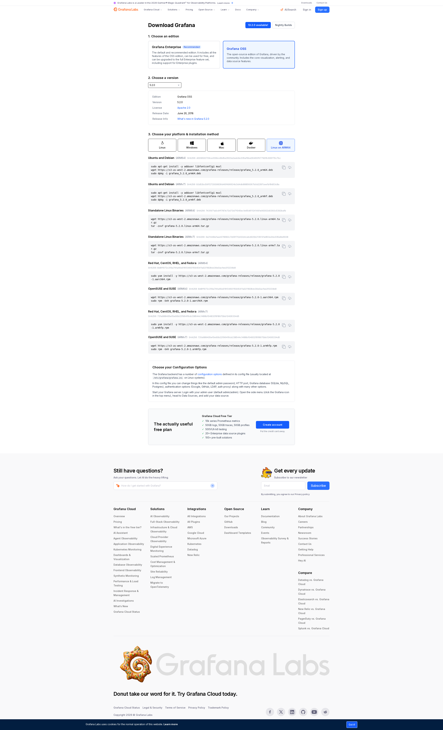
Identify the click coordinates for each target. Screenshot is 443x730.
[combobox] (164, 85)
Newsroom (304, 532)
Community (268, 527)
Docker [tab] (251, 147)
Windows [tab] (191, 147)
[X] (281, 712)
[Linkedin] (292, 712)
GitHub (228, 521)
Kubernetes (194, 543)
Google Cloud (195, 532)
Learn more (171, 724)
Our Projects (231, 516)
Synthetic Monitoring (126, 575)
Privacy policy (302, 494)
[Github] (303, 712)
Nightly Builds (283, 25)
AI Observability (159, 516)
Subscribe (318, 485)
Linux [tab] (162, 147)
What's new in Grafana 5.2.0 (193, 118)
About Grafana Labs (310, 516)
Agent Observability (125, 538)
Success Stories (308, 538)
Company (251, 9)
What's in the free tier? (127, 527)
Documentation (270, 516)
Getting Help (305, 549)
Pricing (189, 9)
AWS (190, 527)
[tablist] (221, 145)
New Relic (193, 555)
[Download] (289, 167)
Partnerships (306, 527)
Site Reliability (159, 571)
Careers (303, 521)
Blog (263, 521)
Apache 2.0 (183, 107)
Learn (224, 9)
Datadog (192, 549)
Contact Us (304, 543)
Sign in (307, 9)
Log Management (161, 577)
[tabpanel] (221, 255)
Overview (119, 516)
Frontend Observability (127, 570)
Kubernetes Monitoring (127, 549)
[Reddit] (325, 712)
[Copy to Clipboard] (284, 167)
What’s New (121, 606)
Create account (272, 424)
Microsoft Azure (196, 538)
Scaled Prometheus (162, 556)
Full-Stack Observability (164, 521)
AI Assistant (121, 532)
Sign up (322, 9)
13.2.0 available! (258, 25)
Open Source (205, 9)
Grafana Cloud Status (127, 611)
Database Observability (128, 564)
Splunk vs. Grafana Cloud (313, 628)
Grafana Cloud (151, 9)
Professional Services (311, 555)
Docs (238, 9)
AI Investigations (124, 600)
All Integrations (196, 516)
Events (265, 532)
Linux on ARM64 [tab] (281, 147)
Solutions (172, 9)
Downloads (231, 527)
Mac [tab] (221, 147)
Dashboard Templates (237, 532)
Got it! (352, 724)
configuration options (210, 374)
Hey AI (302, 560)
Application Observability (129, 543)
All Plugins (193, 521)
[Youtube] (314, 712)
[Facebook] (270, 712)
